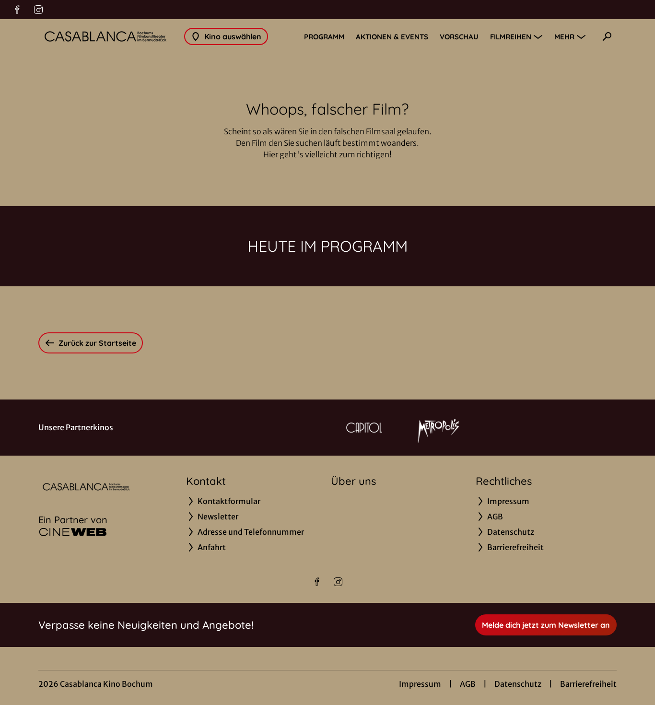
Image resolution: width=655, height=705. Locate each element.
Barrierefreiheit (588, 684)
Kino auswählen (232, 36)
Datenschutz (517, 684)
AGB (468, 684)
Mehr (564, 36)
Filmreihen (510, 36)
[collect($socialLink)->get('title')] (17, 9)
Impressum (420, 684)
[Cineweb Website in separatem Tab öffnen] (72, 532)
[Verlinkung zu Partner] (364, 427)
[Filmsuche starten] (607, 36)
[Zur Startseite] (105, 36)
